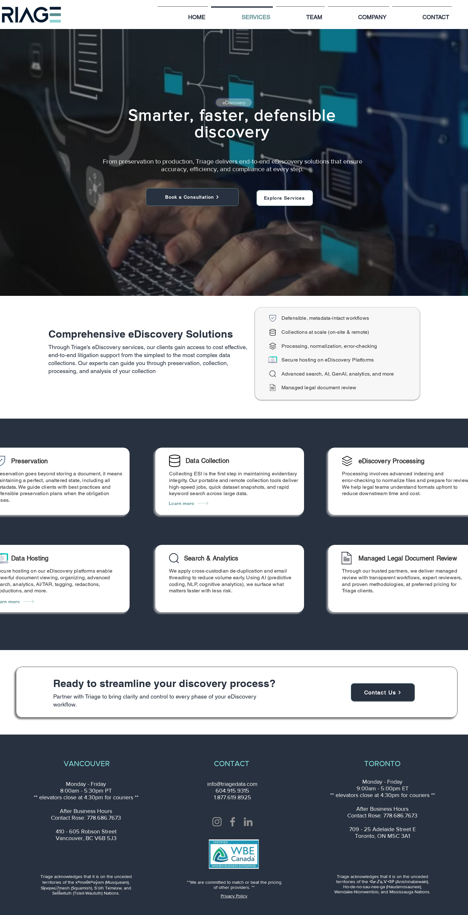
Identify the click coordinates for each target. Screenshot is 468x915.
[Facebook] (232, 822)
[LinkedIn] (248, 822)
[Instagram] (217, 822)
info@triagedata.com (232, 784)
